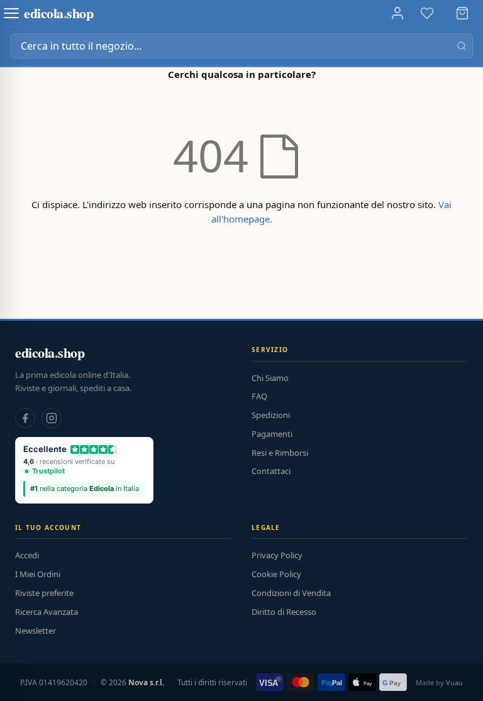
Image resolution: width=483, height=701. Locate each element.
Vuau (454, 682)
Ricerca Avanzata (46, 611)
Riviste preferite (44, 593)
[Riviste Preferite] (427, 13)
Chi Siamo (270, 378)
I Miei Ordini (37, 574)
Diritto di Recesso (284, 611)
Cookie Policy (276, 574)
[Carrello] (462, 13)
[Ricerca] (462, 46)
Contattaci (271, 471)
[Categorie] (11, 13)
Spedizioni (271, 415)
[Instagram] (52, 418)
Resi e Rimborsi (280, 452)
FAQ (259, 396)
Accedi (27, 555)
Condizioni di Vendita (291, 593)
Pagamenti (272, 433)
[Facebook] (25, 418)
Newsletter (35, 630)
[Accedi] (397, 13)
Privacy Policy (277, 555)
